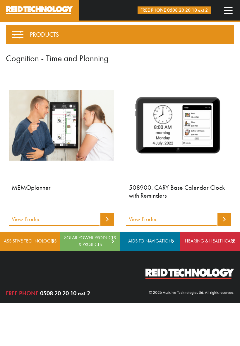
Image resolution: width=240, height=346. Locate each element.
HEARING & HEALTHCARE (210, 241)
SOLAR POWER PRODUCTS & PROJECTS (90, 241)
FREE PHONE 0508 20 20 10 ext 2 (174, 10)
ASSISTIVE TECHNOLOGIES (30, 241)
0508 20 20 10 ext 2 (48, 293)
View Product (27, 219)
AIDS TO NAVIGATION (150, 241)
